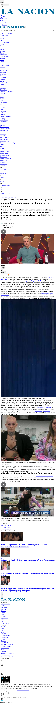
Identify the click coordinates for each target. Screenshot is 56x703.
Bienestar (2, 79)
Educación (3, 74)
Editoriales (3, 88)
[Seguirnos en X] (2, 665)
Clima (1, 40)
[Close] (2, 593)
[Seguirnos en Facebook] (2, 661)
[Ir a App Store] (5, 683)
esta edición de (44, 476)
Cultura (2, 76)
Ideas (1, 146)
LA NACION (4, 197)
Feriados (2, 114)
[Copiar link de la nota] (2, 270)
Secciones (4, 18)
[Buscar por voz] (53, 30)
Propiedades (3, 54)
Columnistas (3, 90)
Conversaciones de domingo (8, 143)
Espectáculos (12, 197)
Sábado (2, 144)
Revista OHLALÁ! (4, 151)
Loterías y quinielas (5, 116)
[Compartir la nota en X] (4, 272)
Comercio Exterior (5, 56)
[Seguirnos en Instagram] (2, 670)
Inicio (3, 16)
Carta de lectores (4, 141)
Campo (2, 53)
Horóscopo (3, 113)
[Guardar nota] (2, 266)
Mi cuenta (4, 25)
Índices (2, 60)
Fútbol (2, 97)
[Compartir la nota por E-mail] (5, 272)
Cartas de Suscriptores (6, 91)
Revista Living (3, 157)
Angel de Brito (7, 529)
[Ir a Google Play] (5, 679)
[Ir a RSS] (2, 674)
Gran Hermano (7, 527)
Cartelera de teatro (5, 129)
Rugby (2, 99)
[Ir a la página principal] (28, 14)
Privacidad (26, 690)
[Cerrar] (25, 27)
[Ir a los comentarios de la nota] (4, 266)
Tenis (1, 100)
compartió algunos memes (42, 411)
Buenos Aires (3, 70)
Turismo (2, 109)
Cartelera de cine (4, 127)
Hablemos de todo (5, 83)
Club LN (4, 23)
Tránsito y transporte (6, 39)
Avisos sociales (4, 139)
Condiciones (20, 690)
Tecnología (3, 111)
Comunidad (3, 77)
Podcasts (2, 118)
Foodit (3, 20)
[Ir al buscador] (2, 7)
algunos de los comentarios (43, 407)
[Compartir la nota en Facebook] (2, 272)
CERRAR (2, 1)
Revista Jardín (3, 160)
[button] (28, 110)
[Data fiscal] (2, 700)
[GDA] (5, 695)
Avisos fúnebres (4, 137)
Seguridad (3, 72)
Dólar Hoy (3, 51)
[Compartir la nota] (2, 268)
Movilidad (2, 58)
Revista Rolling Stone (6, 158)
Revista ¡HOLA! (4, 153)
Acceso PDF (3, 134)
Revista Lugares (4, 155)
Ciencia (2, 81)
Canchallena (3, 102)
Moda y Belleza (4, 120)
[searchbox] (27, 30)
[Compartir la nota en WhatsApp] (4, 268)
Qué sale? (2, 125)
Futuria (2, 49)
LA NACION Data (4, 42)
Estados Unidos (4, 65)
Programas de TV (6, 525)
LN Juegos (2, 107)
